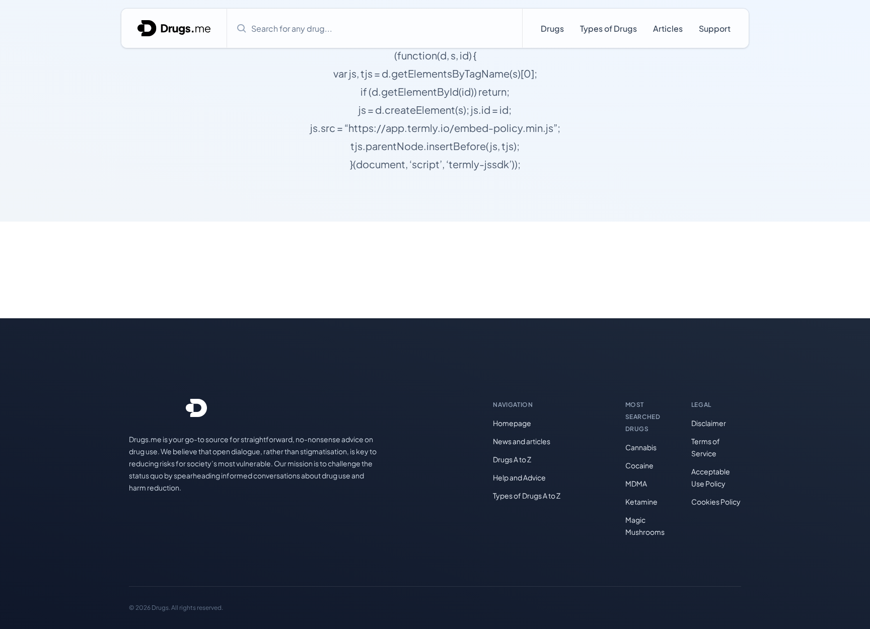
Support (715, 28)
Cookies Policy (716, 501)
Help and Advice (519, 477)
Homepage (512, 423)
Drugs (552, 28)
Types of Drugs (608, 28)
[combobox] (375, 28)
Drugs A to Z (512, 459)
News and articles (521, 441)
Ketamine (641, 501)
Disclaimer (708, 423)
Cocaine (639, 465)
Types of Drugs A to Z (526, 495)
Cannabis (641, 447)
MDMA (636, 483)
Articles (668, 28)
